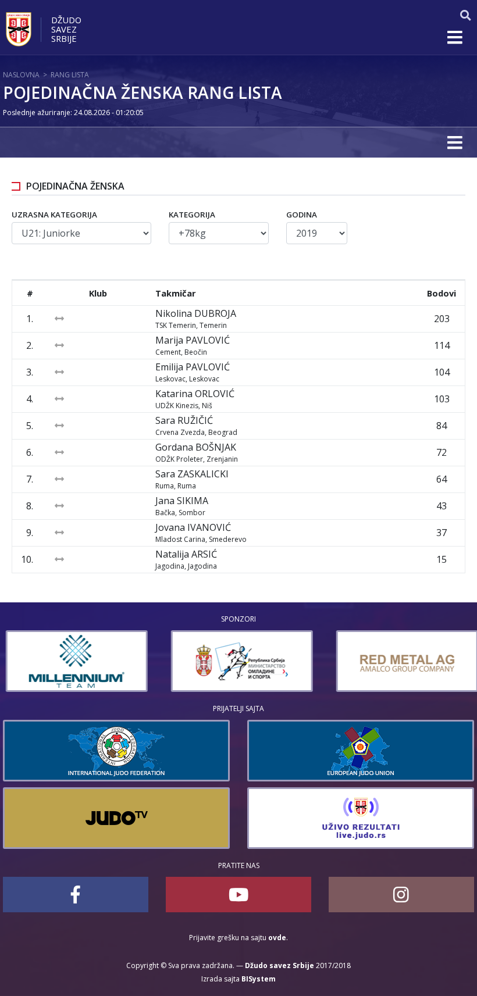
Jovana (193, 527)
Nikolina (195, 313)
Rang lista (70, 75)
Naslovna (21, 75)
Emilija (192, 366)
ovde (277, 938)
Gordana (195, 447)
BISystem (258, 979)
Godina (301, 214)
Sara (184, 420)
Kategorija (192, 214)
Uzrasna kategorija (54, 214)
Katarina (194, 393)
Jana (181, 500)
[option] (74, 661)
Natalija (186, 554)
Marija (192, 340)
